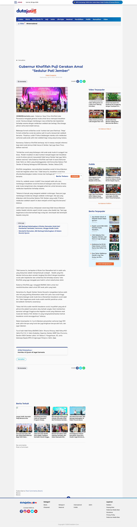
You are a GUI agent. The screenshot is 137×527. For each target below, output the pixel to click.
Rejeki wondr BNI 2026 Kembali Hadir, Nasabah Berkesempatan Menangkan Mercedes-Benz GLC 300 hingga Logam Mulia (100, 228)
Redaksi (108, 505)
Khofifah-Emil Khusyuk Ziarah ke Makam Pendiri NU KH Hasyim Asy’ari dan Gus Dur (113, 179)
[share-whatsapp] (84, 81)
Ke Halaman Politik (104, 203)
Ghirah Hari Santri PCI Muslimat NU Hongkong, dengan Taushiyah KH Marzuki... (113, 104)
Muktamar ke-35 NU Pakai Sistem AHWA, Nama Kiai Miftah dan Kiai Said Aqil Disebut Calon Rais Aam (99, 246)
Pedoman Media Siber (113, 510)
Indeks (20, 19)
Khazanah (47, 507)
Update (75, 176)
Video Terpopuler (97, 90)
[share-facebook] (77, 81)
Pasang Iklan (110, 507)
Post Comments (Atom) (34, 491)
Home (20, 2)
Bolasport (62, 505)
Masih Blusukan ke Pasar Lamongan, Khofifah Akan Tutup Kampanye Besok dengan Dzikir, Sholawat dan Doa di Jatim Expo (113, 196)
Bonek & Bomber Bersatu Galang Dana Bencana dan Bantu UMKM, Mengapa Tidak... (113, 121)
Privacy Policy (110, 515)
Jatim (53, 19)
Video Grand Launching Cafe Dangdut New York (96, 120)
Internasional (32, 24)
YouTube (37, 514)
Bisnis (28, 19)
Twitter (33, 514)
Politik (88, 19)
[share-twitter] (81, 81)
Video (106, 19)
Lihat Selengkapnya (104, 264)
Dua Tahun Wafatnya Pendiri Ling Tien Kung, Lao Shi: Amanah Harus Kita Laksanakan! (99, 255)
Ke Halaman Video (104, 129)
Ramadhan (97, 19)
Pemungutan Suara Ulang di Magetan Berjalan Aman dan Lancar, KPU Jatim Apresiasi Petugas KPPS (96, 179)
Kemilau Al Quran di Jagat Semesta (31, 352)
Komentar (23, 81)
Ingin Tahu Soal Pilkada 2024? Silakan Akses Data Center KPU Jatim (96, 196)
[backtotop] (68, 498)
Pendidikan (79, 19)
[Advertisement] (84, 10)
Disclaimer (109, 512)
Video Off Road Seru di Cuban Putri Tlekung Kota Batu (95, 104)
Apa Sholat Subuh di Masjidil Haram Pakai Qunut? (99, 218)
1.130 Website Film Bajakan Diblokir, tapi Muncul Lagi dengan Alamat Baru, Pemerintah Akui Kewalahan (99, 237)
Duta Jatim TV (37, 19)
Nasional (69, 19)
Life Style (60, 19)
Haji (46, 19)
